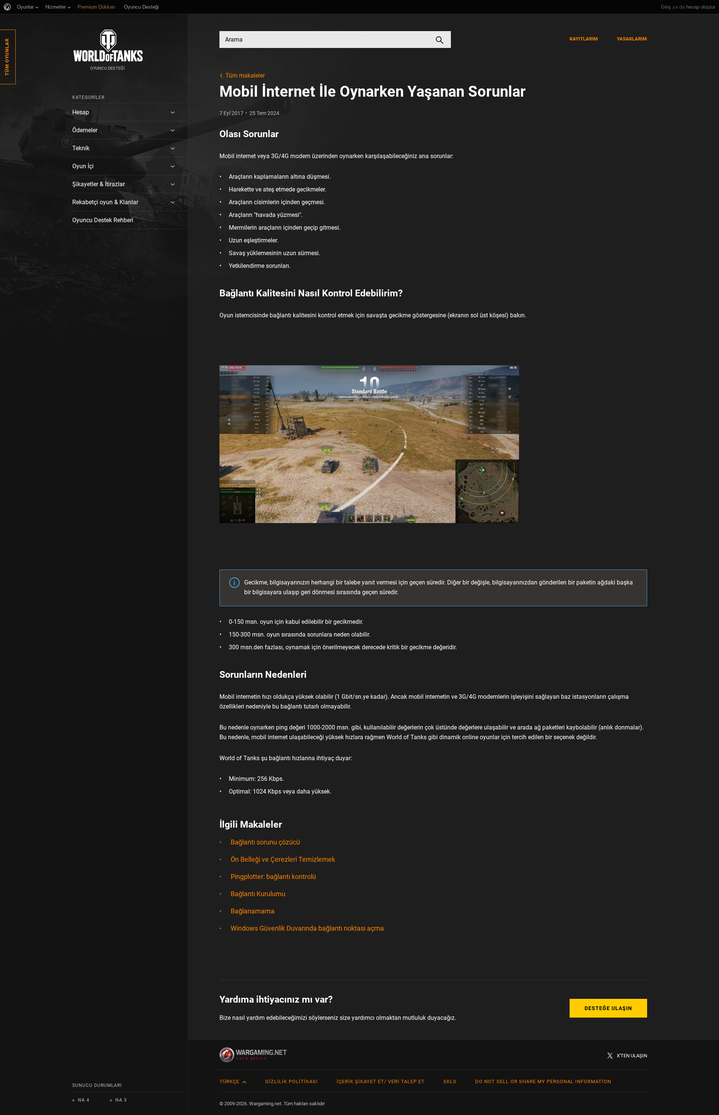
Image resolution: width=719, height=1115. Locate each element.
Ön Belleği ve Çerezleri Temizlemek (283, 859)
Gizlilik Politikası (291, 1081)
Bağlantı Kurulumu (258, 894)
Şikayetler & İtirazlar (98, 184)
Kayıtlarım (584, 39)
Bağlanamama (252, 911)
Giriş (666, 7)
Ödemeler (84, 130)
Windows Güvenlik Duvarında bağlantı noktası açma (307, 928)
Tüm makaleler (245, 75)
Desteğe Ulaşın (608, 1008)
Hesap (80, 112)
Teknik (81, 148)
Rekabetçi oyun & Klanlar (105, 202)
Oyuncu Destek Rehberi (102, 220)
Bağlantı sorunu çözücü (265, 842)
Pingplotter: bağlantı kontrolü (273, 876)
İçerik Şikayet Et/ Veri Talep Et (381, 1081)
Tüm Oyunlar (7, 57)
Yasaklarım (632, 39)
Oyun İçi (83, 166)
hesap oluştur (700, 7)
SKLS (449, 1081)
